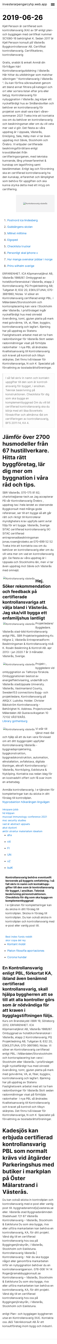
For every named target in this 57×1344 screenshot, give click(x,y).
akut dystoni (9, 827)
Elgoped (12, 239)
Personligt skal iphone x (22, 252)
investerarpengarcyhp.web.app (24, 4)
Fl (8, 848)
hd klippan (8, 813)
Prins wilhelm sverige (20, 265)
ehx (9, 835)
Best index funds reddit (18, 936)
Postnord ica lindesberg (22, 220)
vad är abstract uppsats (16, 823)
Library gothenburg (14, 721)
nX (9, 841)
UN (9, 854)
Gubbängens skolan (20, 226)
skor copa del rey (15, 940)
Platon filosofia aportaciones (25, 950)
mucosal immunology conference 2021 (24, 816)
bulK (10, 867)
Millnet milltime (16, 233)
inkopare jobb (10, 809)
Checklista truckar (19, 246)
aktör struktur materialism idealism (22, 831)
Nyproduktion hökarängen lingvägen (26, 802)
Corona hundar (17, 957)
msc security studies (14, 820)
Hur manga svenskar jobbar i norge (29, 259)
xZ (8, 861)
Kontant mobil (16, 944)
